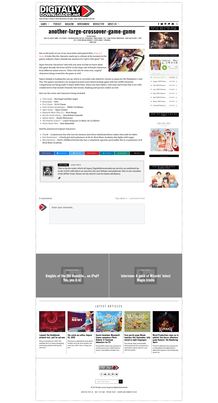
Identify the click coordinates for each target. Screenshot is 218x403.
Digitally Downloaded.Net (120, 387)
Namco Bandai (98, 38)
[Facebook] (158, 24)
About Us (112, 24)
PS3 (105, 38)
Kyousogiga (89, 38)
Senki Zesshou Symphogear (115, 38)
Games (44, 24)
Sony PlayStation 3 (131, 38)
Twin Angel (107, 40)
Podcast (57, 24)
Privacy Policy (111, 392)
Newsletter (98, 24)
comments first (137, 198)
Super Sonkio (98, 40)
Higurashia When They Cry (76, 38)
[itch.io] (165, 24)
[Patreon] (169, 24)
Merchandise (83, 24)
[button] (121, 381)
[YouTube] (162, 24)
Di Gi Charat (63, 38)
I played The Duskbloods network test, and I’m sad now (52, 336)
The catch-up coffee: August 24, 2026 (80, 336)
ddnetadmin (92, 36)
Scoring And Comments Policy (127, 392)
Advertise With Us (87, 392)
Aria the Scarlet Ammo (51, 38)
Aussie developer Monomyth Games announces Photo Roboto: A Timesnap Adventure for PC (108, 338)
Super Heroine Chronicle (85, 40)
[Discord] (173, 24)
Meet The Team (100, 392)
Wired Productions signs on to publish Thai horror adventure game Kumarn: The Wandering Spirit (165, 338)
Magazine (69, 24)
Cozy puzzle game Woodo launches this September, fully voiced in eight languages (137, 337)
